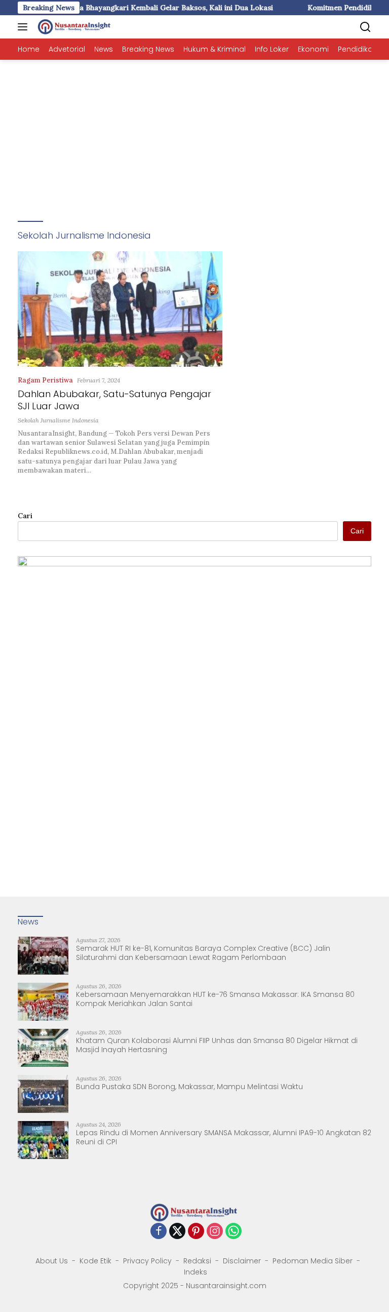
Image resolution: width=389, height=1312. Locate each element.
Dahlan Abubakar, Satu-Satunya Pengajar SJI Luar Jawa (114, 400)
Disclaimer (242, 1261)
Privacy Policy (147, 1261)
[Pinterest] (196, 1232)
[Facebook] (158, 1232)
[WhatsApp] (233, 1232)
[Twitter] (177, 1232)
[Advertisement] (194, 136)
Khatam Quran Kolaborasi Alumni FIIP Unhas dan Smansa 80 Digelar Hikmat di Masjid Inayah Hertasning (217, 1045)
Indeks (195, 1272)
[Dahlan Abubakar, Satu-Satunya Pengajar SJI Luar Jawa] (120, 308)
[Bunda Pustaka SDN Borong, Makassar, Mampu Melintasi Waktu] (43, 1094)
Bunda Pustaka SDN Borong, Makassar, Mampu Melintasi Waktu (189, 1086)
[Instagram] (215, 1232)
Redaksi (197, 1261)
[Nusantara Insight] (73, 26)
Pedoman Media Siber (313, 1261)
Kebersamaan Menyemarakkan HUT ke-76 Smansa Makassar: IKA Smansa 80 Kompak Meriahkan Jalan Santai (215, 999)
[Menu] (24, 26)
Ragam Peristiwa (45, 380)
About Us (51, 1261)
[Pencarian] (365, 27)
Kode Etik (95, 1261)
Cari (25, 515)
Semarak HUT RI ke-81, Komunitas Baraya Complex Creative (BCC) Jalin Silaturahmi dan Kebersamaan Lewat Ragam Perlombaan (203, 953)
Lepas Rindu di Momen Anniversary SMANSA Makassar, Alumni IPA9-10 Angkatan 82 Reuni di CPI (223, 1137)
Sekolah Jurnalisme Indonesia (58, 420)
